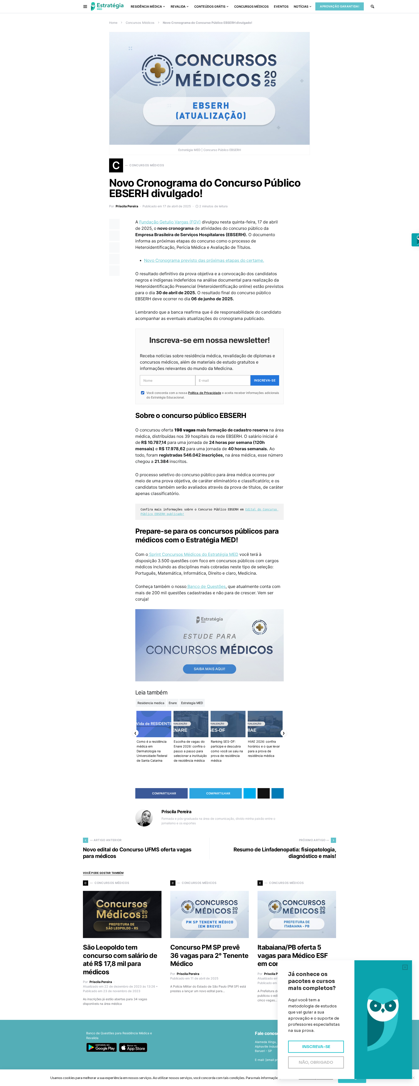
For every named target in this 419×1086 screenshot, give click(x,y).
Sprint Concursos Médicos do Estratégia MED (193, 554)
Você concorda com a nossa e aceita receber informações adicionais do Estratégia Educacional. (212, 395)
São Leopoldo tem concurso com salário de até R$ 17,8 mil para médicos (120, 959)
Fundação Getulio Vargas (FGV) (170, 222)
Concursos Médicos (140, 22)
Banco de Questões (206, 586)
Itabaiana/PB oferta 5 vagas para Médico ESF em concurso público (293, 955)
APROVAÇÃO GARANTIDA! (339, 6)
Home (113, 22)
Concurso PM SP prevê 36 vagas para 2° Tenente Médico (209, 955)
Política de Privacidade (204, 393)
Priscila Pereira (127, 206)
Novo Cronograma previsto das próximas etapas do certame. (204, 260)
